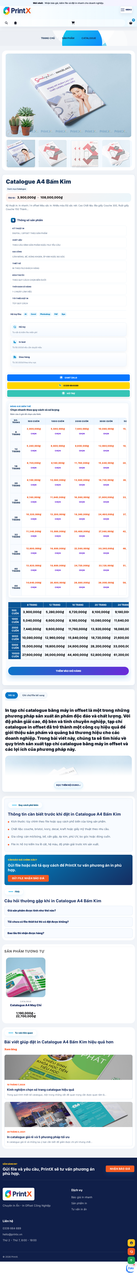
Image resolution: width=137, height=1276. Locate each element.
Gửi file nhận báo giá (28, 878)
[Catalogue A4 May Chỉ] (25, 981)
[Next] (125, 95)
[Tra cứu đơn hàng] (15, 23)
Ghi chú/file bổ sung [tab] (33, 695)
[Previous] (12, 95)
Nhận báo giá (120, 1168)
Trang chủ (48, 38)
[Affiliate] (131, 1243)
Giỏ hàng (133, 20)
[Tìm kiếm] (6, 23)
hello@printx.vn (12, 1234)
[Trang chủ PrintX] (17, 11)
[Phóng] (9, 133)
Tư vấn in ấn (79, 1209)
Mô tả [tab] (11, 695)
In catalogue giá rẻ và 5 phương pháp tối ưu (38, 1137)
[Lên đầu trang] (131, 1260)
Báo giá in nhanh (81, 1197)
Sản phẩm (73, 23)
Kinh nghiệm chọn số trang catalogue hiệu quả (40, 1089)
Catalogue (89, 38)
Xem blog (10, 1049)
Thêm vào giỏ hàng (68, 670)
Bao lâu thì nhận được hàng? (26, 933)
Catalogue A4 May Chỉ (25, 1005)
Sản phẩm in (79, 1203)
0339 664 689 (12, 1228)
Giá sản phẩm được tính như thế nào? (32, 910)
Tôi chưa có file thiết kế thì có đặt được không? (38, 921)
